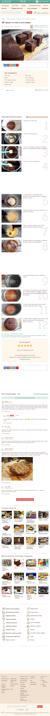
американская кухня (26, 336)
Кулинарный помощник (34, 5)
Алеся (7, 90)
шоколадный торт (18, 335)
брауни (12, 335)
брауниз (30, 335)
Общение (23, 5)
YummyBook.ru (23, 1)
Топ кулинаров (5, 5)
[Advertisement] (25, 104)
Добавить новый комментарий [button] (25, 499)
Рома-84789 (7, 486)
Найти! (29, 12)
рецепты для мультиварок (11, 336)
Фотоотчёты (15, 5)
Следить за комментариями (41, 394)
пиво (9, 335)
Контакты (45, 5)
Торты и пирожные (14, 333)
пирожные (19, 336)
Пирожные (21, 333)
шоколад (6, 335)
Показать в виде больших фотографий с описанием (38, 117)
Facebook (8, 65)
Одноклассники (11, 65)
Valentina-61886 (8, 449)
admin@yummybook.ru (25, 359)
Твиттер (14, 65)
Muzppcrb (7, 401)
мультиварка (25, 335)
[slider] (25, 346)
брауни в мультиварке (36, 335)
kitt (5, 426)
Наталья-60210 (8, 437)
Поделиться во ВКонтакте (5, 65)
